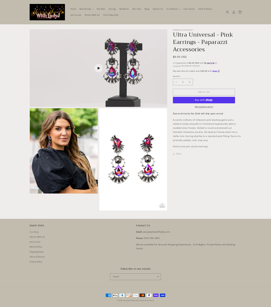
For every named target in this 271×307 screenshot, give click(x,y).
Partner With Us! (37, 237)
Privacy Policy (36, 262)
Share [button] (179, 154)
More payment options (204, 107)
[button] (86, 9)
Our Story (34, 232)
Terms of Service (37, 257)
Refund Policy (36, 247)
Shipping (176, 66)
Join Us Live (35, 242)
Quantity (176, 76)
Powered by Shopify (147, 300)
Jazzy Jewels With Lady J (131, 300)
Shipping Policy (37, 252)
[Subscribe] (158, 276)
